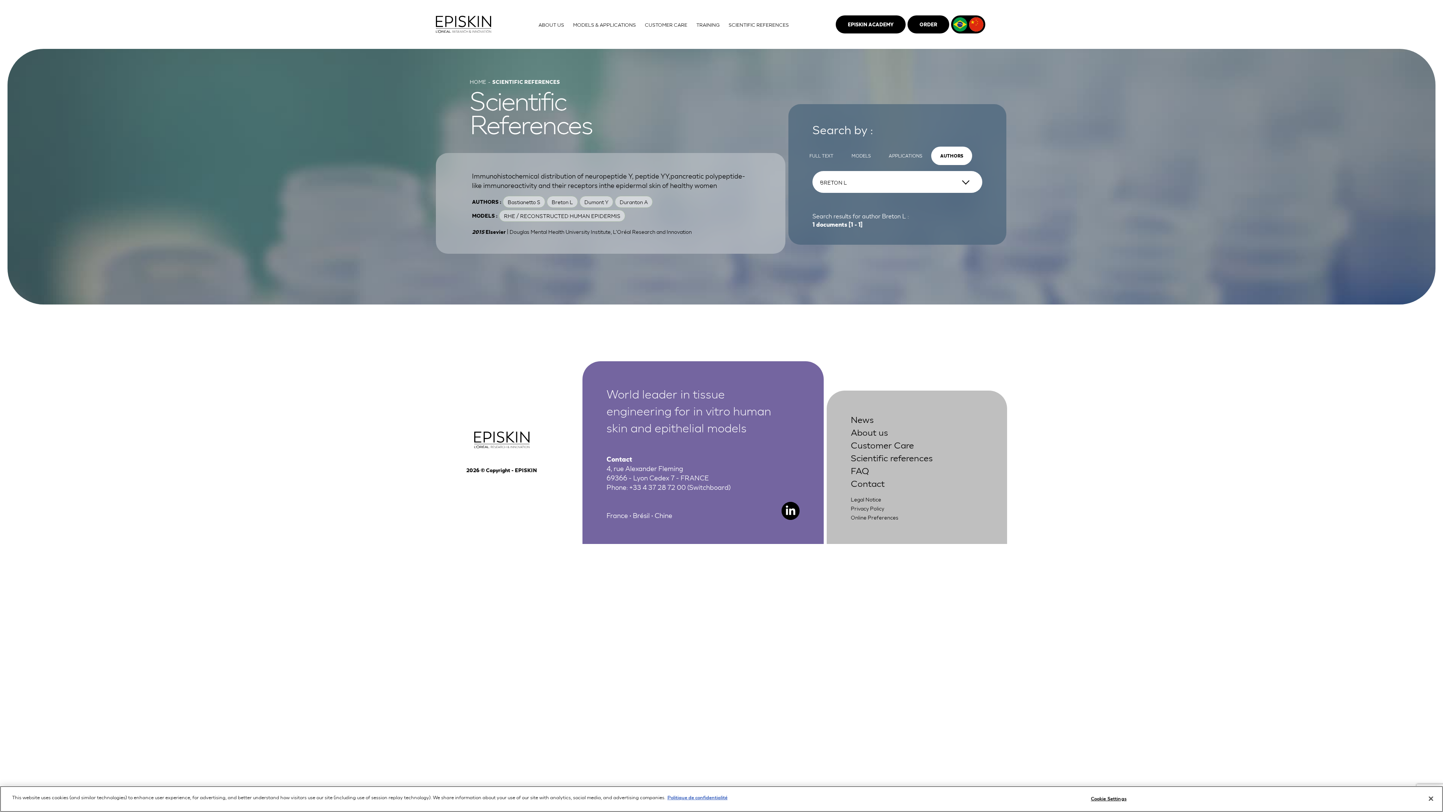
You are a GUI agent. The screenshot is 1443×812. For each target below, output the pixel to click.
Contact (868, 483)
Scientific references (892, 457)
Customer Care (882, 444)
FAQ (860, 470)
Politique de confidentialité (697, 797)
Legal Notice (866, 499)
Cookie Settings (1109, 798)
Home (478, 81)
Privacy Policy (867, 508)
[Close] (1431, 798)
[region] (721, 799)
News (862, 419)
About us (869, 432)
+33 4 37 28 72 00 (657, 486)
